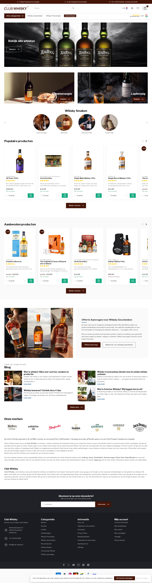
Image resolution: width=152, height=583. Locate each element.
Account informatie (121, 522)
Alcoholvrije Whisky (48, 551)
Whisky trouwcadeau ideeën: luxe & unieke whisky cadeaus (122, 373)
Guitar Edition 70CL (116, 262)
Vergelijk (11, 195)
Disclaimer (81, 530)
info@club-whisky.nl (16, 545)
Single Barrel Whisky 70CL (119, 178)
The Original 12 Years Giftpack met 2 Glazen (53, 263)
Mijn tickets (118, 530)
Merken (43, 522)
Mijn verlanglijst (119, 533)
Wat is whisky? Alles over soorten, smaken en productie (46, 373)
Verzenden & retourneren (87, 540)
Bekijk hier (98, 460)
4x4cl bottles (46, 178)
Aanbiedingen (70, 16)
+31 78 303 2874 (15, 538)
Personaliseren (46, 544)
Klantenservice (83, 544)
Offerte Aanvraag (91, 345)
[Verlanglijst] (138, 8)
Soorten (44, 526)
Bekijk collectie (74, 205)
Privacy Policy (82, 533)
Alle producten (119, 540)
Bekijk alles (74, 407)
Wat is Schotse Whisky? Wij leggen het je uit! (120, 389)
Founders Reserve (14, 262)
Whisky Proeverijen (53, 16)
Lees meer (27, 384)
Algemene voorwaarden (86, 526)
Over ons (81, 522)
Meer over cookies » (142, 578)
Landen (43, 530)
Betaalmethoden (83, 537)
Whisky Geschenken (35, 16)
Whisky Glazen (46, 547)
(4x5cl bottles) (80, 262)
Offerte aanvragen (47, 554)
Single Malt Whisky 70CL (84, 178)
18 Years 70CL (12, 178)
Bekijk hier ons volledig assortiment (119, 345)
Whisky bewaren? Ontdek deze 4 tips (42, 390)
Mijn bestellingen (120, 526)
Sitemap (80, 547)
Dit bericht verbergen (124, 578)
